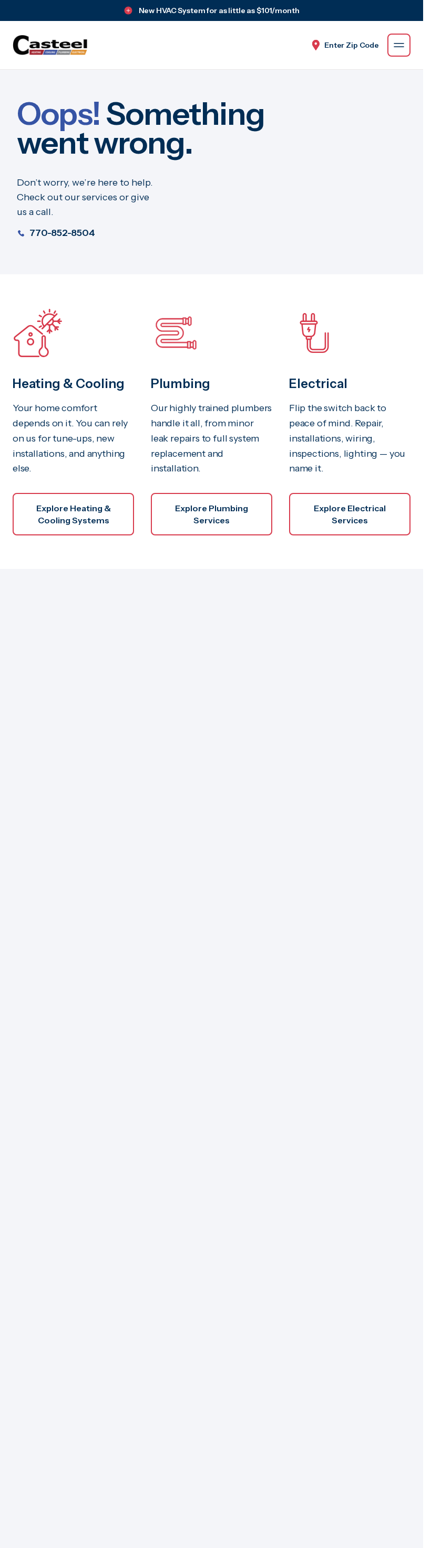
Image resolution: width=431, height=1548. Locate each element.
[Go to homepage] (50, 45)
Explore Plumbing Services (211, 514)
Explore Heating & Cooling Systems (73, 514)
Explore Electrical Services (350, 514)
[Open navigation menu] (399, 45)
